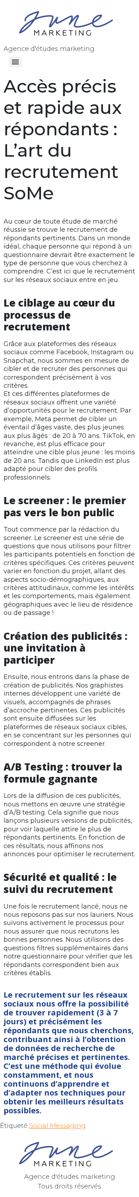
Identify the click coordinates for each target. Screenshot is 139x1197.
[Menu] (15, 62)
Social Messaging (57, 1126)
